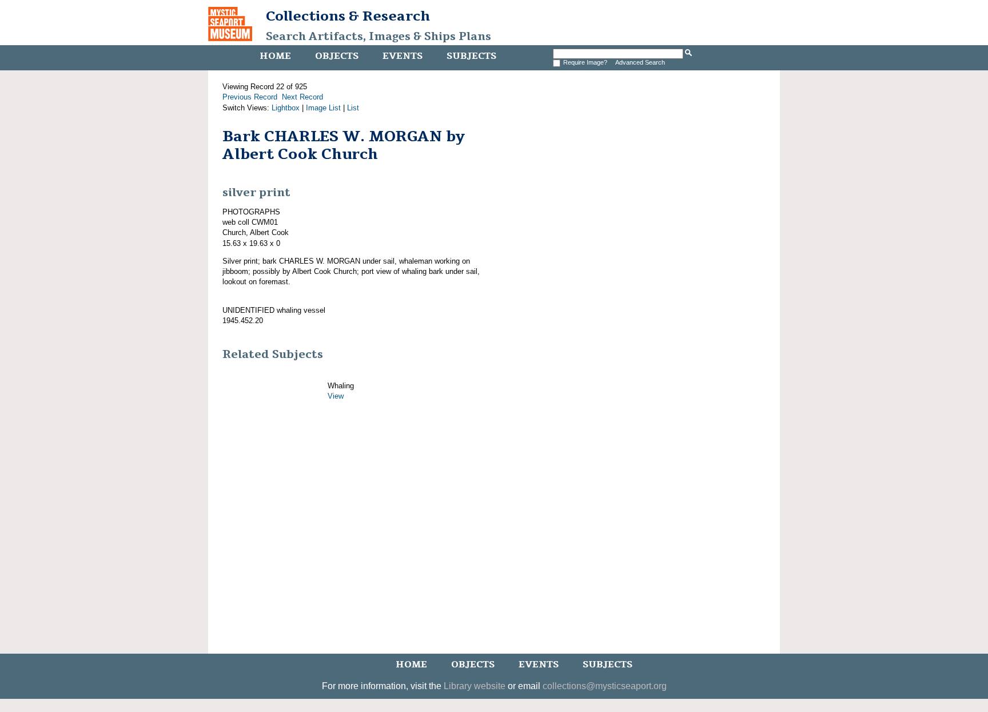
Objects (336, 56)
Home (275, 56)
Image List (323, 108)
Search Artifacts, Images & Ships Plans (378, 36)
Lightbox (286, 108)
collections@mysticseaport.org (605, 686)
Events (403, 56)
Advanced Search (640, 62)
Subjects (471, 56)
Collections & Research (348, 16)
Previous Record (249, 97)
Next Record (302, 97)
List (353, 108)
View (336, 396)
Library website (474, 686)
